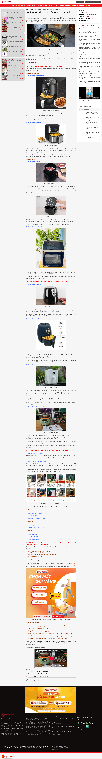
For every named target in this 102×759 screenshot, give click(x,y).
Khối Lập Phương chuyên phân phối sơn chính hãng (24, 746)
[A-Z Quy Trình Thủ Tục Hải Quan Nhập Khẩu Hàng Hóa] (4, 67)
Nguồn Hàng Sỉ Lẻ (34, 9)
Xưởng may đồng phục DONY (22, 747)
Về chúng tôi (22, 5)
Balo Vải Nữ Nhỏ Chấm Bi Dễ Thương (15, 41)
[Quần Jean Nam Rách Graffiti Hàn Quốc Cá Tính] (4, 38)
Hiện (37, 62)
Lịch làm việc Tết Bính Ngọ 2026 (14, 12)
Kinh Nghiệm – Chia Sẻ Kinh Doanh (86, 14)
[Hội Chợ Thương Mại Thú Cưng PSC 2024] (4, 24)
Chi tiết (53, 720)
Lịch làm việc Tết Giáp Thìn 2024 (14, 27)
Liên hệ (88, 5)
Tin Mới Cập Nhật (82, 20)
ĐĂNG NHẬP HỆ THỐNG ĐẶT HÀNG (84, 717)
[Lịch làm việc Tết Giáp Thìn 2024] (4, 29)
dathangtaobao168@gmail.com (58, 733)
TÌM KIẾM (89, 2)
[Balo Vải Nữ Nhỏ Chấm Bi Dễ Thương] (4, 43)
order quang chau (82, 103)
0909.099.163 (58, 731)
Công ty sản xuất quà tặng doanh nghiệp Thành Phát (35, 747)
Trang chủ (14, 5)
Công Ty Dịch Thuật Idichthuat (10, 746)
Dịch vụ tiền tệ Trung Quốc (51, 5)
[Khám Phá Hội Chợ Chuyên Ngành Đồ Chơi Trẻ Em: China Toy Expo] (4, 19)
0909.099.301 (68, 731)
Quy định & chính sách (65, 5)
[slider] (86, 97)
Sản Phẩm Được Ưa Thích (84, 18)
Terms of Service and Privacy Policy (59, 746)
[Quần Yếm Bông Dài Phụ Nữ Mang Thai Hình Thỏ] (4, 48)
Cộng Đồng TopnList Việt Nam (11, 747)
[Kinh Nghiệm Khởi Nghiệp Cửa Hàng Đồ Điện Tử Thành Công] (4, 77)
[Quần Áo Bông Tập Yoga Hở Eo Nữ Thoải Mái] (4, 53)
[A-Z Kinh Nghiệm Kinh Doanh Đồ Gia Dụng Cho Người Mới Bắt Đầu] (4, 62)
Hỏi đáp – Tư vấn (82, 12)
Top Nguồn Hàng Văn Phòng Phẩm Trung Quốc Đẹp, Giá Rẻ (41, 673)
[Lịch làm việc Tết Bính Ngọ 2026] (4, 14)
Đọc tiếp (21, 20)
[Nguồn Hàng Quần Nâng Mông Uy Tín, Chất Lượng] (4, 72)
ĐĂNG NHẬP (97, 2)
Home (27, 9)
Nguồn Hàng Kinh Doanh (78, 5)
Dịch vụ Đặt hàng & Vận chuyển (35, 5)
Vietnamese (80, 2)
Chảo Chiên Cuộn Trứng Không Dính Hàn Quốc (38, 671)
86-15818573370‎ (58, 723)
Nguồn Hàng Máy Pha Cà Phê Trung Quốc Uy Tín (38, 676)
